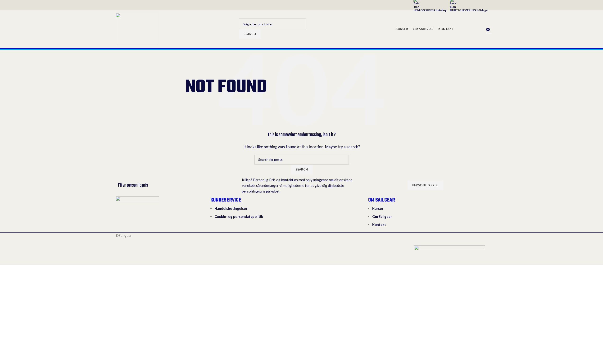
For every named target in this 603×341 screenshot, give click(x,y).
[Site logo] (137, 28)
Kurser (377, 208)
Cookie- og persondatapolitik (238, 216)
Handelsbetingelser (230, 208)
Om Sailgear (382, 216)
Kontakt (379, 224)
